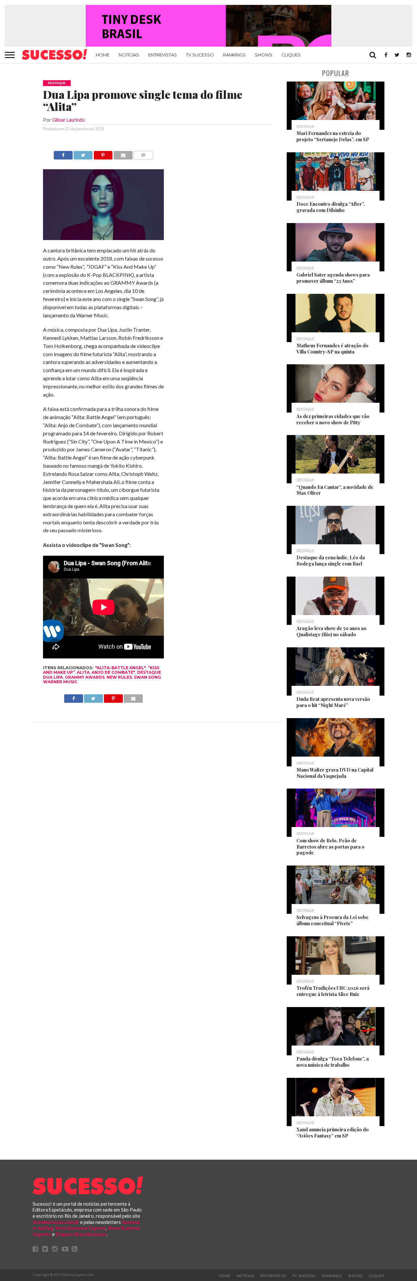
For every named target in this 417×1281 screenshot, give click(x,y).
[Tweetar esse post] (83, 153)
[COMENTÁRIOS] (143, 153)
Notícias (129, 54)
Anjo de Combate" (113, 672)
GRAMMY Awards (85, 677)
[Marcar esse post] (102, 153)
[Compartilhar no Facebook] (63, 153)
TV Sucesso (200, 54)
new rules (119, 677)
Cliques (291, 54)
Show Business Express (80, 1228)
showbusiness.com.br (56, 1222)
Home (102, 54)
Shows (263, 54)
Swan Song (147, 677)
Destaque (149, 672)
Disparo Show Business (81, 1234)
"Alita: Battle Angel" (120, 667)
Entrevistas (162, 54)
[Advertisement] (222, 249)
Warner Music (60, 681)
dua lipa (53, 677)
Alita (83, 672)
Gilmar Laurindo (68, 120)
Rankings (234, 54)
